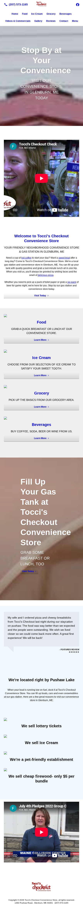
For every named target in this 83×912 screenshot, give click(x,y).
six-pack (71, 282)
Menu (75, 21)
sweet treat (64, 257)
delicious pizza (45, 275)
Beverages (65, 14)
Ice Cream (37, 14)
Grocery (51, 14)
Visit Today (40, 295)
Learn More (40, 340)
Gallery (38, 21)
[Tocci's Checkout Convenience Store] (41, 4)
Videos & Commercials (17, 21)
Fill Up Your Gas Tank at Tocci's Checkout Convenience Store (45, 512)
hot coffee (26, 257)
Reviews (51, 21)
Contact (63, 21)
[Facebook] (77, 4)
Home (15, 14)
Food (24, 14)
